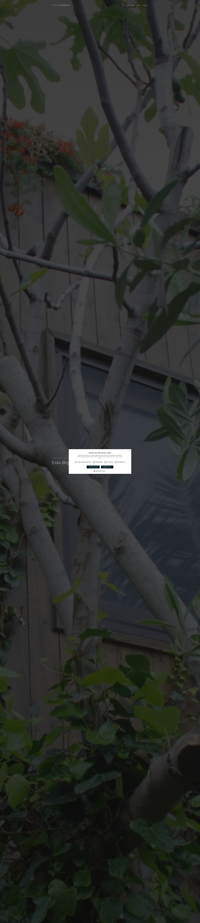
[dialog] (100, 461)
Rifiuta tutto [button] (107, 467)
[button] (100, 471)
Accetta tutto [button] (93, 467)
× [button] (129, 450)
